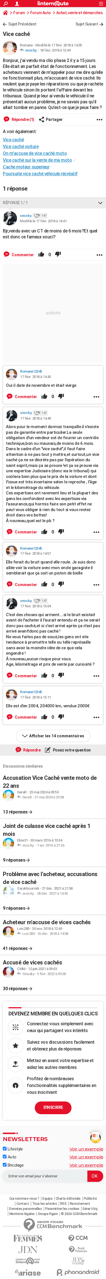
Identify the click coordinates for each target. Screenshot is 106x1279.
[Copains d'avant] (28, 1261)
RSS (63, 1204)
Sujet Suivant (86, 24)
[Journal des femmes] (28, 1238)
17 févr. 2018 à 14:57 (35, 553)
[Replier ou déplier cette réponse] (100, 202)
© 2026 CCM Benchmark (79, 1214)
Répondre (32, 750)
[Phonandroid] (78, 1272)
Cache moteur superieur (26, 167)
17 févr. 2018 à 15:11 (35, 697)
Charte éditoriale (68, 1199)
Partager (54, 119)
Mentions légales (22, 1214)
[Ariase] (28, 1272)
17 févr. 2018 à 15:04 (35, 606)
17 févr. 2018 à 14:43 (35, 377)
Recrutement (80, 1204)
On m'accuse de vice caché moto (35, 153)
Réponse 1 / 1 (15, 202)
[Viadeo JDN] (78, 1261)
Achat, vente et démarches (79, 12)
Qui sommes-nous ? (24, 1199)
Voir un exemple (86, 1149)
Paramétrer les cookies (62, 1209)
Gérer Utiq (90, 1209)
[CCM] (78, 1238)
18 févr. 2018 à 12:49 (55, 50)
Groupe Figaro (48, 1214)
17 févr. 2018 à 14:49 (35, 418)
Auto (11, 1157)
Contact (22, 1204)
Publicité (90, 1199)
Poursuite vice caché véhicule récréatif (40, 173)
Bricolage (15, 1165)
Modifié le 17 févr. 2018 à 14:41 (43, 221)
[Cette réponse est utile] (41, 255)
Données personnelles (25, 1209)
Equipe (47, 1199)
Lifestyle (15, 1149)
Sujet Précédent (22, 24)
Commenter (22, 255)
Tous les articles (44, 1204)
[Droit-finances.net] (78, 1249)
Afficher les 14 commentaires (56, 736)
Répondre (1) (22, 119)
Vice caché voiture (20, 146)
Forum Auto (40, 12)
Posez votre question (71, 750)
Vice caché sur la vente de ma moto (37, 160)
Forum (19, 12)
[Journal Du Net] (28, 1249)
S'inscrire (53, 1107)
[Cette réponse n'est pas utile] (58, 255)
